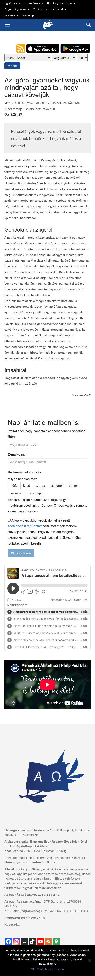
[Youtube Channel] (40, 941)
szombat (16, 493)
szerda (40, 485)
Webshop (28, 15)
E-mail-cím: (16, 454)
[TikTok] (32, 941)
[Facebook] (8, 941)
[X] (24, 941)
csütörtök (57, 485)
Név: (11, 436)
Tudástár (38, 9)
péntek (73, 485)
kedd (26, 485)
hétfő (14, 485)
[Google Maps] (56, 941)
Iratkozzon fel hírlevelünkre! (25, 917)
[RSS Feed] (48, 941)
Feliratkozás (23, 553)
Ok (33, 969)
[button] (89, 25)
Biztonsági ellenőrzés (24, 472)
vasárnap (34, 493)
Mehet (12, 65)
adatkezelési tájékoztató (25, 525)
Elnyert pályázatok (15, 9)
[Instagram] (16, 941)
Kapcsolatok (11, 15)
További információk (50, 969)
